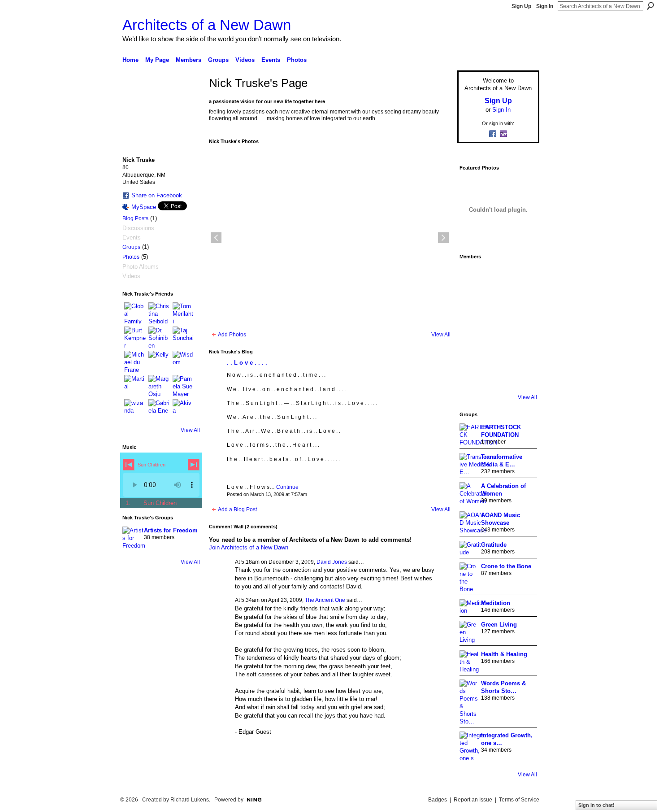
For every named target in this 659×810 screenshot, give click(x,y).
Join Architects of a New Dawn (248, 547)
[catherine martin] (497, 326)
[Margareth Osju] (159, 385)
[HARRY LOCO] (472, 301)
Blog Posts (135, 218)
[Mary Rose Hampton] (472, 351)
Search (650, 6)
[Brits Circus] (522, 326)
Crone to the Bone (506, 566)
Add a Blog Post (237, 509)
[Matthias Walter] (522, 276)
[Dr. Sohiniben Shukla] (159, 337)
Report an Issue (473, 800)
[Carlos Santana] (522, 351)
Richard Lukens (189, 800)
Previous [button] (216, 237)
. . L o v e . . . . (247, 362)
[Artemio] (497, 377)
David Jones (331, 562)
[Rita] (472, 326)
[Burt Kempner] (135, 337)
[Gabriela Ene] (159, 410)
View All (190, 430)
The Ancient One (325, 600)
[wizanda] (135, 410)
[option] (329, 237)
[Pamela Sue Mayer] (183, 385)
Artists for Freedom (171, 530)
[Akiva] (183, 410)
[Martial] (135, 385)
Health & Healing (504, 654)
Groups (131, 247)
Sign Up (521, 6)
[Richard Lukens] (497, 276)
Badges (437, 800)
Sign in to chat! (596, 805)
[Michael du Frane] (135, 361)
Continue (287, 487)
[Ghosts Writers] (497, 351)
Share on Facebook (156, 195)
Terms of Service (519, 800)
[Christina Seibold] (159, 313)
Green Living (499, 624)
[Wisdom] (183, 361)
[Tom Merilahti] (183, 313)
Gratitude (494, 544)
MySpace (143, 207)
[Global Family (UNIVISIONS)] (135, 313)
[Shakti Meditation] (522, 301)
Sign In (544, 6)
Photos (130, 257)
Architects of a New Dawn (206, 25)
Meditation (495, 603)
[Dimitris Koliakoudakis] (522, 377)
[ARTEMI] (472, 276)
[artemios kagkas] (497, 301)
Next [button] (443, 237)
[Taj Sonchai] (183, 337)
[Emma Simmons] (472, 377)
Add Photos (232, 334)
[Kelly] (159, 361)
